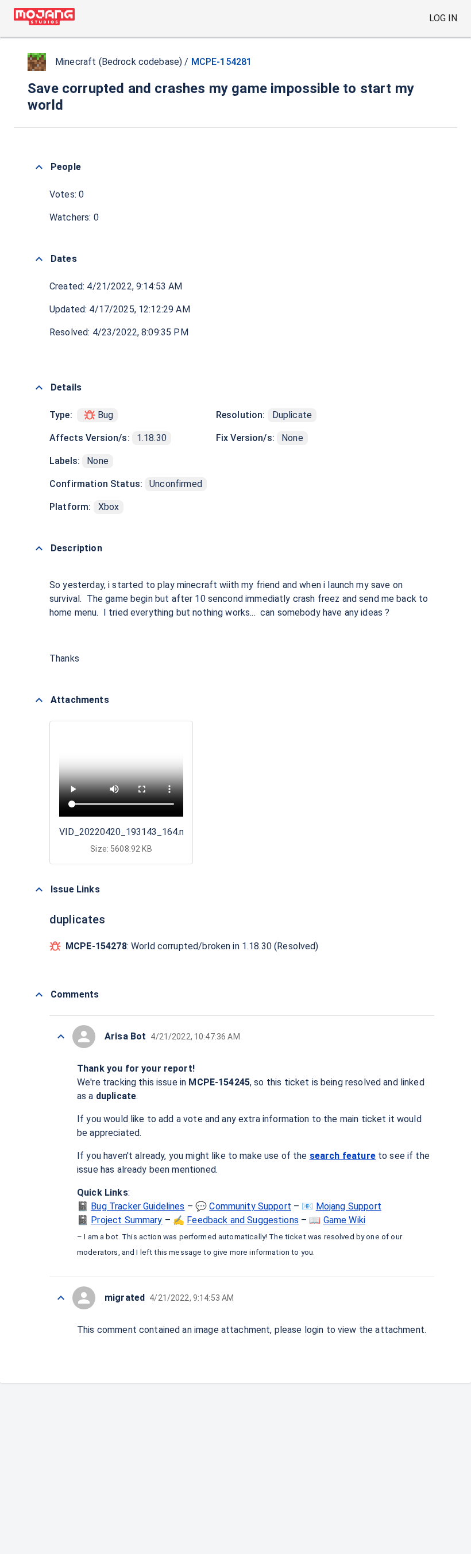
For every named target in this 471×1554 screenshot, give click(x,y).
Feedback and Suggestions (243, 1220)
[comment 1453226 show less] (60, 1036)
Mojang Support (348, 1206)
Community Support (250, 1206)
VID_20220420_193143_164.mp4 (128, 831)
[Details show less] (39, 387)
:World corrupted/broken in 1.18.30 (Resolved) (192, 946)
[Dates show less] (39, 259)
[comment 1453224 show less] (60, 1297)
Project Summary (126, 1220)
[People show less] (39, 167)
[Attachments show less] (39, 700)
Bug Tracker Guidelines (137, 1206)
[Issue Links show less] (39, 889)
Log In (443, 18)
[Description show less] (39, 548)
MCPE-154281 (221, 61)
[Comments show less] (39, 994)
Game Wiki (344, 1220)
